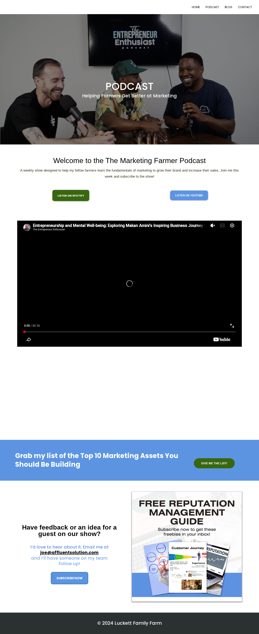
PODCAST (212, 7)
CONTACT (245, 7)
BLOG (228, 7)
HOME (196, 7)
